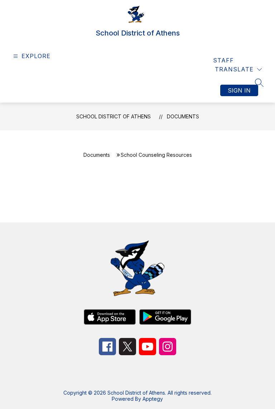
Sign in (239, 90)
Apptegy (153, 399)
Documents (183, 116)
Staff (223, 60)
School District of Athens (113, 116)
